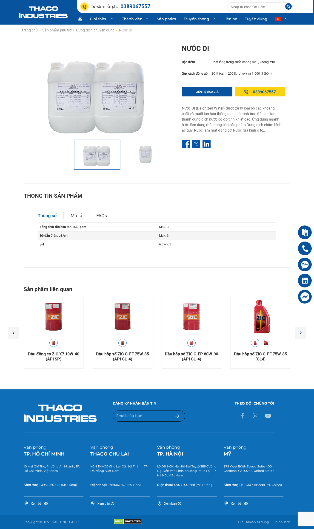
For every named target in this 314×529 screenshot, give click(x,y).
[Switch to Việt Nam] (281, 19)
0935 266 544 (50, 485)
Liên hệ (230, 19)
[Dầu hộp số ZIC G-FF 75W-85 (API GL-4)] (122, 317)
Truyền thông (196, 19)
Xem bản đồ (39, 503)
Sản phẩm (166, 19)
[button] (13, 333)
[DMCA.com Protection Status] (128, 523)
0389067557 (264, 92)
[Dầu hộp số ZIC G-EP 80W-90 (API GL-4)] (191, 317)
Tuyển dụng (256, 19)
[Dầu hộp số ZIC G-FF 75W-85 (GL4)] (260, 317)
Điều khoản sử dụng (253, 522)
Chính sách (282, 522)
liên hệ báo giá (207, 91)
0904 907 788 (184, 485)
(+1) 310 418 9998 (253, 485)
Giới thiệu (99, 19)
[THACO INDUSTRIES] (43, 12)
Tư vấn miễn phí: (120, 6)
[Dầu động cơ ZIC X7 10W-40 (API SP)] (53, 317)
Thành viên (132, 19)
